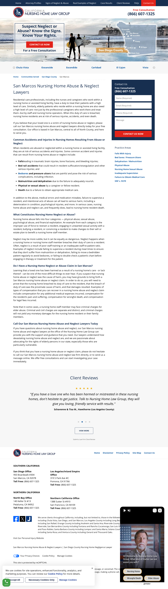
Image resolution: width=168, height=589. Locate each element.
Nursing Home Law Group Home (41, 12)
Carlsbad (71, 67)
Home (18, 3)
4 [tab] (89, 422)
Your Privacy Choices (30, 555)
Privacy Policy (123, 452)
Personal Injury (29, 538)
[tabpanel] (84, 398)
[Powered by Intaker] (147, 584)
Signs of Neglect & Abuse (57, 3)
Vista (121, 67)
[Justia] (29, 519)
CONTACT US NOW (133, 133)
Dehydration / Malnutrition (128, 161)
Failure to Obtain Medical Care (130, 177)
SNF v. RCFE (120, 181)
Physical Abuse (122, 165)
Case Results (106, 3)
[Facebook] (16, 519)
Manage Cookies (64, 555)
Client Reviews (123, 3)
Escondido (47, 67)
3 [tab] (86, 422)
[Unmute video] (124, 510)
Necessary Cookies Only (41, 580)
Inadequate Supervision (126, 173)
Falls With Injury (123, 153)
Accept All (14, 580)
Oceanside (22, 67)
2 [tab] (82, 422)
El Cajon (96, 67)
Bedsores (23, 173)
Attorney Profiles (33, 3)
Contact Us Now (40, 44)
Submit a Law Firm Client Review (84, 439)
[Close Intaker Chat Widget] (160, 510)
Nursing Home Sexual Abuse (128, 169)
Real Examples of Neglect (84, 3)
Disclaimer (108, 452)
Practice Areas (123, 147)
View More (84, 430)
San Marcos (145, 67)
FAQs (136, 3)
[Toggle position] (155, 510)
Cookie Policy (48, 555)
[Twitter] (22, 519)
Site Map (137, 452)
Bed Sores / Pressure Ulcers (128, 157)
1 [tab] (78, 422)
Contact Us (148, 3)
